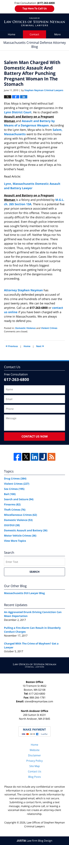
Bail (10, 494)
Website (34, 750)
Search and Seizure (18, 499)
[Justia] (43, 457)
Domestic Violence (25, 328)
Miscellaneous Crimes (20, 515)
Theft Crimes (14, 509)
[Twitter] (26, 457)
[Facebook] (17, 457)
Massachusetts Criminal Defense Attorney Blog (34, 22)
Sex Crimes (14, 489)
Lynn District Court (17, 112)
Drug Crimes (15, 478)
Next (40, 346)
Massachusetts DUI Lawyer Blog (24, 593)
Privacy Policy (34, 760)
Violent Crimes (49, 328)
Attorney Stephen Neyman (24, 290)
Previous (12, 346)
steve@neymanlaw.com (39, 701)
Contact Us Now (35, 436)
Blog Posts (34, 777)
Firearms (12, 504)
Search (34, 571)
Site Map (34, 766)
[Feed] (51, 457)
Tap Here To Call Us (34, 8)
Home (11, 34)
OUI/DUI (12, 525)
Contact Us (34, 771)
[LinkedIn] (34, 457)
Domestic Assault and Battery (25, 530)
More (57, 34)
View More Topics (15, 541)
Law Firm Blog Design (34, 840)
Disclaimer (34, 755)
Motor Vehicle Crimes (20, 535)
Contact (34, 34)
